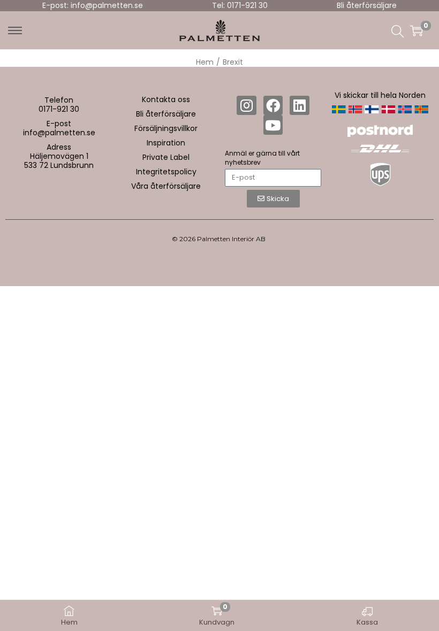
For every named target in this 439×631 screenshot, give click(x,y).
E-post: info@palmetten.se (92, 5)
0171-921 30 (59, 109)
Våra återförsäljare (166, 186)
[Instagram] (246, 105)
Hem (205, 62)
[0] (416, 30)
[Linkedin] (299, 105)
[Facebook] (273, 105)
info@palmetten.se (59, 132)
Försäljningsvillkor (166, 128)
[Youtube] (273, 124)
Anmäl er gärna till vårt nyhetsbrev (262, 158)
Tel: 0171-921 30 (240, 5)
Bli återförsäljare (367, 5)
